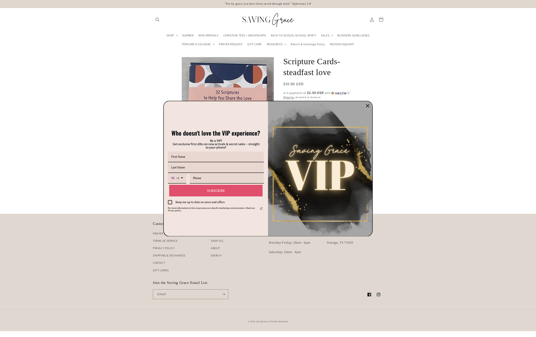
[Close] (368, 106)
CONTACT (159, 263)
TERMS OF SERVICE (165, 241)
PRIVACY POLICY (164, 248)
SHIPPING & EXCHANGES (169, 255)
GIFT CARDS (161, 270)
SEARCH (216, 255)
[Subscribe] (223, 294)
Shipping (288, 97)
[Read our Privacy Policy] (261, 208)
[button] (157, 19)
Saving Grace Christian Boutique (272, 321)
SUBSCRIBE (216, 190)
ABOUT (215, 248)
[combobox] (177, 178)
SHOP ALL (217, 241)
